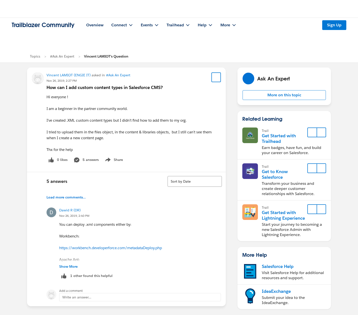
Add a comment (71, 291)
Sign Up (334, 25)
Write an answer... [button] (76, 297)
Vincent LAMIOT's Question (106, 56)
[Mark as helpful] (63, 276)
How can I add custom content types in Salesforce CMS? (105, 87)
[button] (284, 95)
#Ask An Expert (62, 56)
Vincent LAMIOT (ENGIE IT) (69, 75)
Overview (95, 25)
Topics (35, 56)
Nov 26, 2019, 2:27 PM (62, 81)
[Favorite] (216, 77)
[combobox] (195, 181)
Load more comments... (66, 197)
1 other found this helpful (91, 276)
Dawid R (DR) (70, 210)
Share (113, 161)
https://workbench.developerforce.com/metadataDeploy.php (110, 248)
